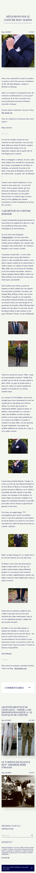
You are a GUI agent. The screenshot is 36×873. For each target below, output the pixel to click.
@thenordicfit (7, 237)
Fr (23, 6)
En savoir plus (6, 857)
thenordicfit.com (20, 668)
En (26, 6)
